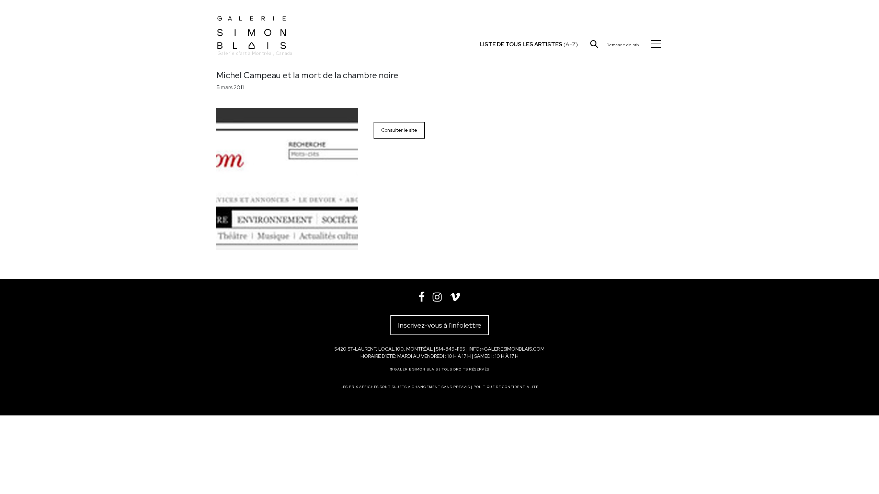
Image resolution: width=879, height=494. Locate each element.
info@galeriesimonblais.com (507, 349)
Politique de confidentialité (505, 387)
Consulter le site (399, 130)
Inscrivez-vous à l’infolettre (439, 325)
